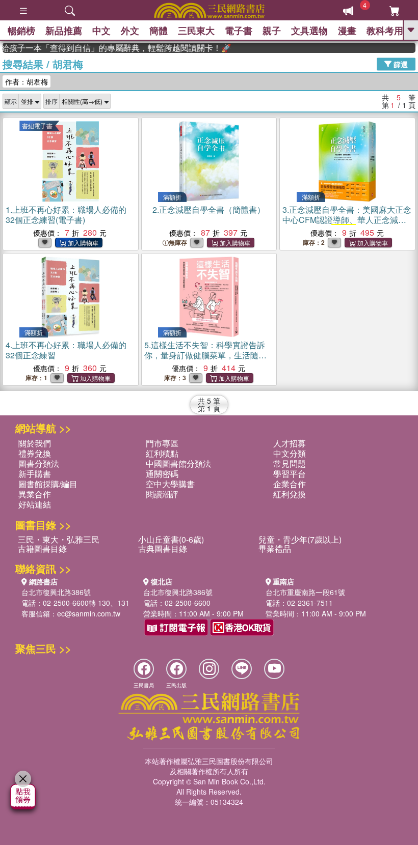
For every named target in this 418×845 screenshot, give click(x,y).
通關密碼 (162, 474)
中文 (101, 30)
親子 (272, 30)
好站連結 (34, 504)
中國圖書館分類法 (178, 463)
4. (66, 350)
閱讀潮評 (162, 494)
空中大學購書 (170, 484)
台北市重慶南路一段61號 (305, 592)
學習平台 (289, 474)
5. (205, 355)
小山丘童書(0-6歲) (171, 539)
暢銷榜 (21, 30)
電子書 (238, 30)
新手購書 (34, 474)
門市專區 (162, 443)
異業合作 (34, 494)
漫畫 (347, 30)
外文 (130, 30)
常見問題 (289, 463)
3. (346, 225)
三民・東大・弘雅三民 (58, 539)
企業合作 (289, 484)
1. (66, 215)
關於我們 (34, 443)
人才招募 (289, 443)
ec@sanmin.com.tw (88, 613)
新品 (63, 30)
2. (208, 209)
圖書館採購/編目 (47, 484)
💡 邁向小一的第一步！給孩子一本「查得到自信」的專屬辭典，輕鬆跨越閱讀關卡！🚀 (109, 48)
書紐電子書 (37, 125)
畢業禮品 (274, 548)
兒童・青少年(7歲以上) (300, 539)
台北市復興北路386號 (56, 592)
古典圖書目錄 (162, 548)
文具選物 (309, 30)
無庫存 (178, 242)
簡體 (158, 30)
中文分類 (289, 453)
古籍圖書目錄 (42, 548)
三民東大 (196, 30)
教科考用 (385, 30)
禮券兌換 (34, 453)
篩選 (399, 64)
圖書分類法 (38, 463)
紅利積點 (162, 453)
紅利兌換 (289, 494)
